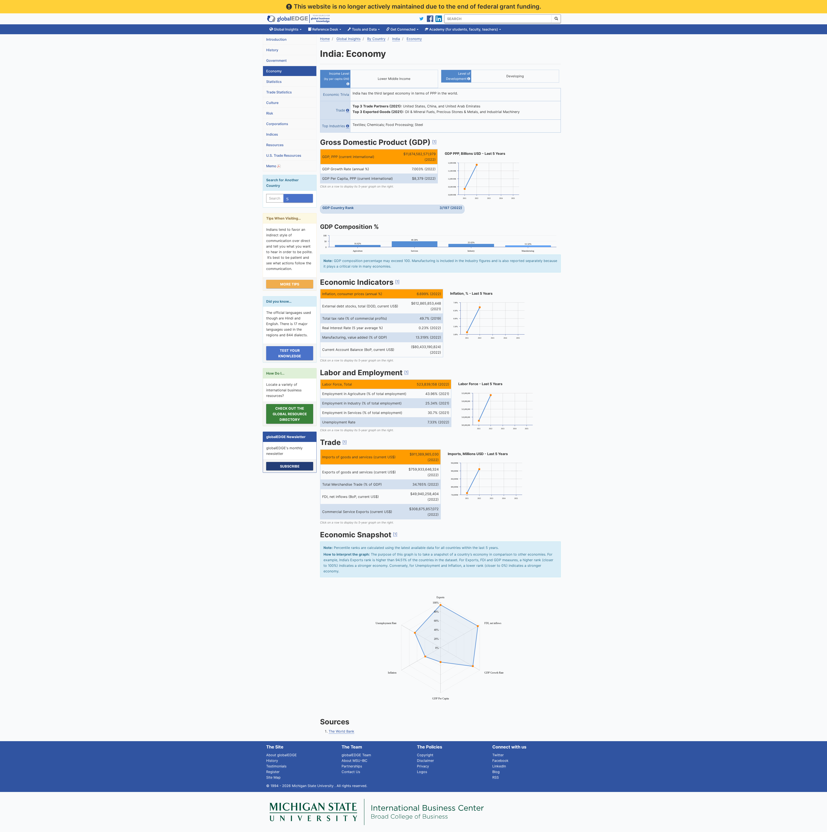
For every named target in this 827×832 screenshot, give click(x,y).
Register (273, 772)
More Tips (289, 284)
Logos (422, 772)
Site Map (273, 777)
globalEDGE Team (356, 755)
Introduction (276, 39)
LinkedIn (499, 766)
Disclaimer (425, 760)
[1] (434, 141)
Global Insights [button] (286, 29)
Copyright (425, 755)
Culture (272, 103)
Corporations (277, 124)
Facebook (500, 760)
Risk (269, 113)
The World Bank (341, 731)
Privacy (423, 766)
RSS (495, 777)
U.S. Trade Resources (283, 155)
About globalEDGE (281, 755)
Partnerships (352, 766)
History (272, 50)
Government (276, 60)
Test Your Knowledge (289, 353)
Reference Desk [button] (325, 29)
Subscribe (290, 466)
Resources (275, 145)
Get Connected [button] (403, 29)
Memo (271, 166)
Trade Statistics (279, 92)
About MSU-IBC (354, 760)
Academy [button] (463, 29)
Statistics (274, 81)
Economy (274, 71)
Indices (272, 134)
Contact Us (351, 772)
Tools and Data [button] (364, 29)
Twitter (498, 755)
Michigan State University (313, 786)
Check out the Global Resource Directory (290, 414)
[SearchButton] (556, 18)
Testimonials (276, 766)
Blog (496, 772)
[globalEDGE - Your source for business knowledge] (298, 18)
